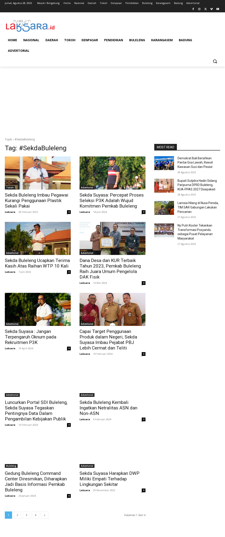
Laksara (10, 212)
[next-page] (44, 515)
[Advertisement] (112, 102)
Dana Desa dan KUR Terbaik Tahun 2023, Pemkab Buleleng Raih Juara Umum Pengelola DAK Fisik (110, 269)
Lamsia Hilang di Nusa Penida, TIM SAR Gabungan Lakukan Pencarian (198, 207)
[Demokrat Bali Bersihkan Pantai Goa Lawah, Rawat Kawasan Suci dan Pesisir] (164, 163)
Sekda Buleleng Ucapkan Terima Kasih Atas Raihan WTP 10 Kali (37, 263)
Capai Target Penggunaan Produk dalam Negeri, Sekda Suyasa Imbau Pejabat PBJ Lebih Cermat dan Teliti (108, 340)
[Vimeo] (211, 9)
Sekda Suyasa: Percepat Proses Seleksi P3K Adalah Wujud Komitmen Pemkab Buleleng (112, 200)
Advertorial (87, 187)
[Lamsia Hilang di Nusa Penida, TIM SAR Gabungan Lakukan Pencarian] (164, 208)
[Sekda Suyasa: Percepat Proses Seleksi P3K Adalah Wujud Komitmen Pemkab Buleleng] (112, 173)
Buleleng (11, 465)
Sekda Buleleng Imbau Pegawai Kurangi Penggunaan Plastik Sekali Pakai (36, 200)
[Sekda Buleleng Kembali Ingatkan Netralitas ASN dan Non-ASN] (112, 380)
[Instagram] (199, 9)
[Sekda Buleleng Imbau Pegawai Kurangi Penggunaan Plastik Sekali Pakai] (38, 173)
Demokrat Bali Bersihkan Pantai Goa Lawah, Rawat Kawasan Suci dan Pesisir (195, 162)
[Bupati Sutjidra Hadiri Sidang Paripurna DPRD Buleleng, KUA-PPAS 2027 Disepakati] (164, 186)
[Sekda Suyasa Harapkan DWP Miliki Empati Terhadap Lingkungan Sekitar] (112, 451)
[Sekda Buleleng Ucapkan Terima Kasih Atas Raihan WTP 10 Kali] (38, 238)
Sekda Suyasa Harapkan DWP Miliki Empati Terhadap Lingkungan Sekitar (110, 479)
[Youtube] (217, 9)
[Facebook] (193, 9)
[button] (215, 61)
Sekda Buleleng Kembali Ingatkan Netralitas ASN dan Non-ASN (108, 408)
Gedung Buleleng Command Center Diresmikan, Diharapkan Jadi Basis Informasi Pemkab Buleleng (36, 481)
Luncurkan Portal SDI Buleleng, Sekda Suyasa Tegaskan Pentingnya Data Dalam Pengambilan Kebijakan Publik (36, 411)
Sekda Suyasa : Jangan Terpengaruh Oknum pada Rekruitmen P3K (30, 337)
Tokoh (10, 187)
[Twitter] (205, 9)
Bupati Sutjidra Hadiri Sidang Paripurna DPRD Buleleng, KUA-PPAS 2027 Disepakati (197, 185)
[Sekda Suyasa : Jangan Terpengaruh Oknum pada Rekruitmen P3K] (38, 309)
